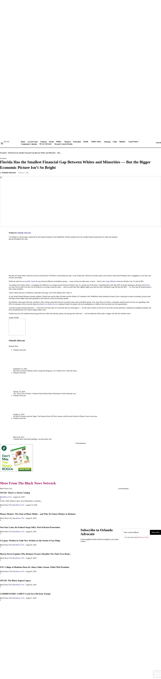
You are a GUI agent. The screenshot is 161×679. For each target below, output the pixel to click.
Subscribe (155, 532)
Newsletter (3, 153)
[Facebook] (34, 172)
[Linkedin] (16, 665)
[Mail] (22, 665)
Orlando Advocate (9, 173)
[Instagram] (9, 665)
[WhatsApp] (58, 172)
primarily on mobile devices (48, 304)
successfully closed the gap (31, 281)
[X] (42, 172)
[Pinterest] (50, 172)
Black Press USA (6, 518)
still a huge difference (109, 281)
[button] (156, 143)
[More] (66, 172)
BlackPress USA (18, 518)
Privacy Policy (144, 537)
